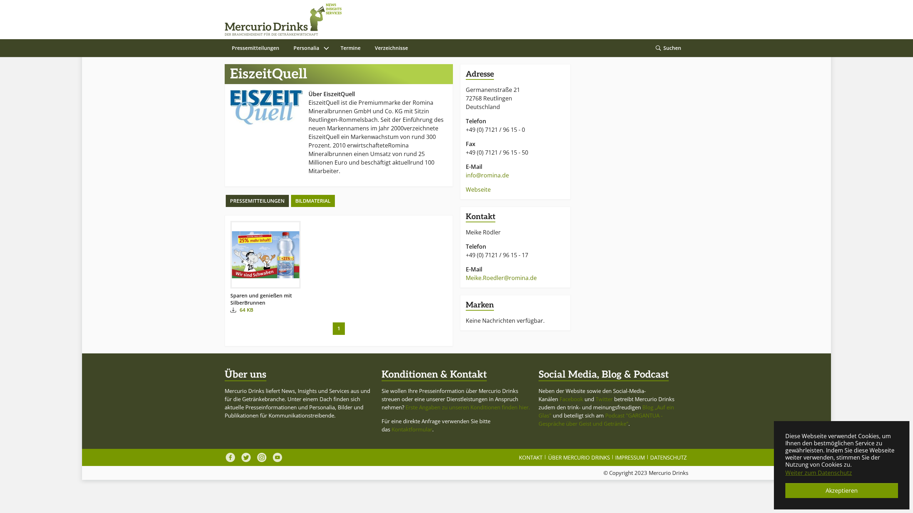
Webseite (478, 189)
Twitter (604, 399)
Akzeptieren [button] (842, 490)
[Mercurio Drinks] (453, 19)
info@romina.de (487, 175)
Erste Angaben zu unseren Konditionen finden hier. (468, 407)
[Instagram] (262, 457)
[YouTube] (277, 457)
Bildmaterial (313, 200)
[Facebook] (230, 457)
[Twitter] (246, 457)
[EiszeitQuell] (266, 107)
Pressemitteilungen (257, 200)
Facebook (571, 399)
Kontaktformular (412, 429)
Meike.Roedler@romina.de (501, 278)
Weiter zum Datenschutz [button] (818, 473)
